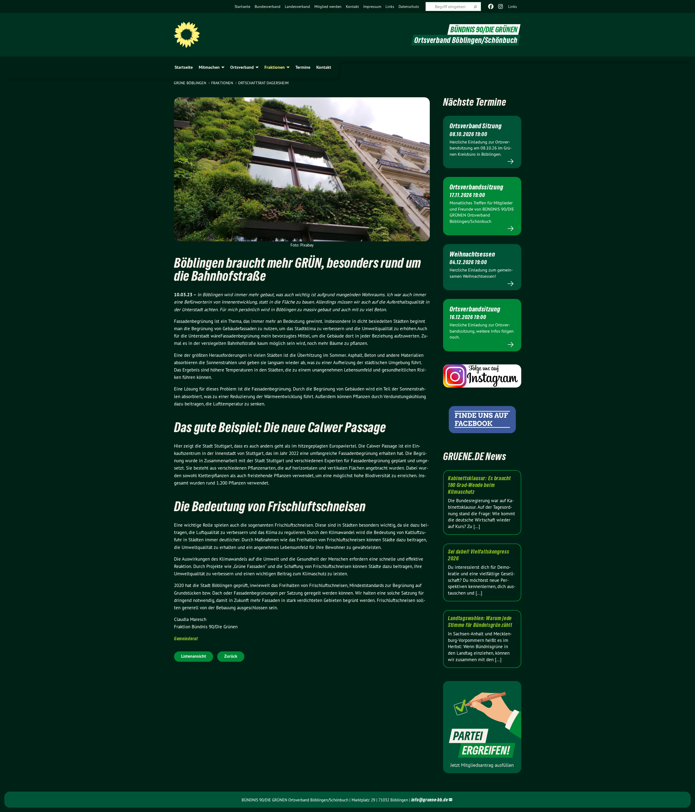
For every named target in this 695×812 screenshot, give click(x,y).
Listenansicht (193, 656)
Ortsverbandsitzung (475, 309)
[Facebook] (490, 6)
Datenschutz (409, 6)
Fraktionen (222, 82)
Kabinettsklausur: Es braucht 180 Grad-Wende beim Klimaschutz (479, 485)
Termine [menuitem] (302, 67)
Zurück (230, 656)
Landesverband (297, 6)
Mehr (482, 161)
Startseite (242, 6)
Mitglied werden (328, 6)
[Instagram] (500, 6)
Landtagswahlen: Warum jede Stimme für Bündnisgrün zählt (480, 621)
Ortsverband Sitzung (475, 126)
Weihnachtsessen (472, 254)
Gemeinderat (186, 638)
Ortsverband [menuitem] (242, 67)
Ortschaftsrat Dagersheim (263, 82)
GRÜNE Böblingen (190, 82)
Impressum (372, 6)
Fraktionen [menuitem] (274, 67)
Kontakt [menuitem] (323, 67)
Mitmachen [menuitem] (209, 67)
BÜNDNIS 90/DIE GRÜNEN (483, 29)
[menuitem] (242, 6)
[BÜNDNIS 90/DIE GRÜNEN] (187, 35)
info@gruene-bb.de (429, 799)
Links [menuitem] (512, 6)
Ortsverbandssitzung (476, 187)
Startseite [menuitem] (184, 67)
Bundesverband (267, 6)
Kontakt (352, 6)
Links (390, 6)
